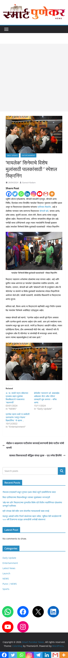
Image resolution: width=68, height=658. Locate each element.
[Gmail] (46, 194)
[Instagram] (33, 194)
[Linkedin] (27, 194)
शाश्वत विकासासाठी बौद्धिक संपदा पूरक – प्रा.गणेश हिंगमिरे (35, 455)
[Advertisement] (34, 77)
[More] (52, 194)
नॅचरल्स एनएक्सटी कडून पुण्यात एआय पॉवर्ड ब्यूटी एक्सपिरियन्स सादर (29, 492)
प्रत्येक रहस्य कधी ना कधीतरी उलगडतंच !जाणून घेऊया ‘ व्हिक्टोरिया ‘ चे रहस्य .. (17, 417)
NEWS (6, 578)
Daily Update (12, 155)
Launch (6, 573)
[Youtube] (39, 194)
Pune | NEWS (10, 583)
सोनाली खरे (44, 210)
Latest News (9, 568)
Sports (6, 588)
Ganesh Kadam (29, 182)
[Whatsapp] (21, 194)
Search (61, 470)
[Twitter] (15, 194)
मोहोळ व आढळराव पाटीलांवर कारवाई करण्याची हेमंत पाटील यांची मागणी (35, 445)
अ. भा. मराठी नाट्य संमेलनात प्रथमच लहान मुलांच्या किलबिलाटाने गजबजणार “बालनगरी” (17, 397)
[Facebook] (9, 194)
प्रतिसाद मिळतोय (44, 206)
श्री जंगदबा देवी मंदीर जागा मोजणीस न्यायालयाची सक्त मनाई (26, 510)
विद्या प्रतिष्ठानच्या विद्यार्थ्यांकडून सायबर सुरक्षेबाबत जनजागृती (26, 497)
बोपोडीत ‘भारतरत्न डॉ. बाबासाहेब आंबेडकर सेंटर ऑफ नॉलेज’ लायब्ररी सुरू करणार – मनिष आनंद (46, 397)
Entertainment (28, 155)
